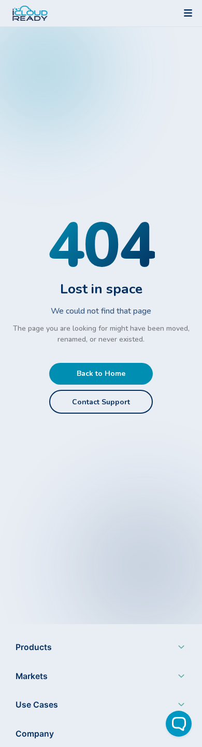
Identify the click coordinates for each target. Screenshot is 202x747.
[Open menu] (188, 13)
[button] (101, 649)
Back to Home (101, 373)
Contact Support (101, 402)
